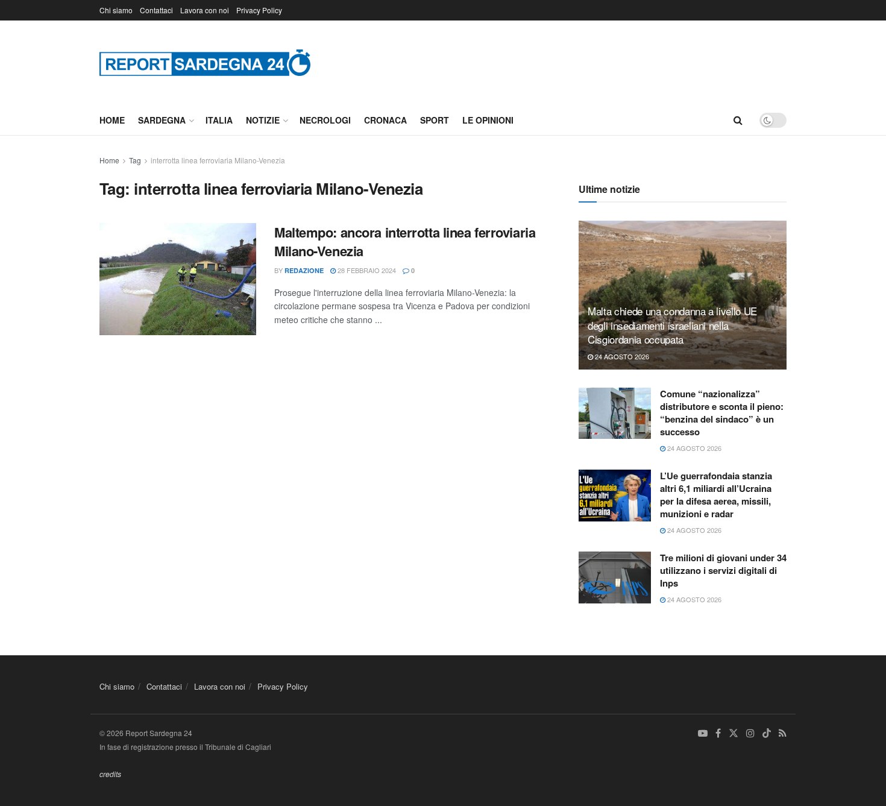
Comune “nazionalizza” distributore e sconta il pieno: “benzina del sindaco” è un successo (722, 412)
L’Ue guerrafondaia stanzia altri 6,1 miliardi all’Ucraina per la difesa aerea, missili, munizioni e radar (716, 494)
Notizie (263, 120)
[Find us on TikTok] (766, 733)
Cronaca (385, 120)
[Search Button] (738, 120)
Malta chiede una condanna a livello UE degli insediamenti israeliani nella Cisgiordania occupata (672, 325)
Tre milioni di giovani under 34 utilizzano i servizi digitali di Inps (723, 570)
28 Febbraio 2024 (366, 270)
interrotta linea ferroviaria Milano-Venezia (218, 160)
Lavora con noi (204, 10)
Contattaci (156, 10)
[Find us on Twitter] (733, 733)
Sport (434, 120)
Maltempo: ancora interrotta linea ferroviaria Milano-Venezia (404, 241)
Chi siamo (116, 10)
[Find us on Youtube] (703, 733)
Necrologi (325, 120)
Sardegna (162, 120)
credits (110, 774)
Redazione (304, 270)
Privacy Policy (259, 10)
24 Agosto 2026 (621, 356)
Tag (135, 160)
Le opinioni (488, 120)
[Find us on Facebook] (718, 733)
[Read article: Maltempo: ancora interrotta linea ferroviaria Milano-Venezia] (177, 279)
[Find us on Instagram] (750, 733)
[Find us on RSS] (783, 733)
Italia (219, 120)
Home (112, 120)
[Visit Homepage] (204, 62)
